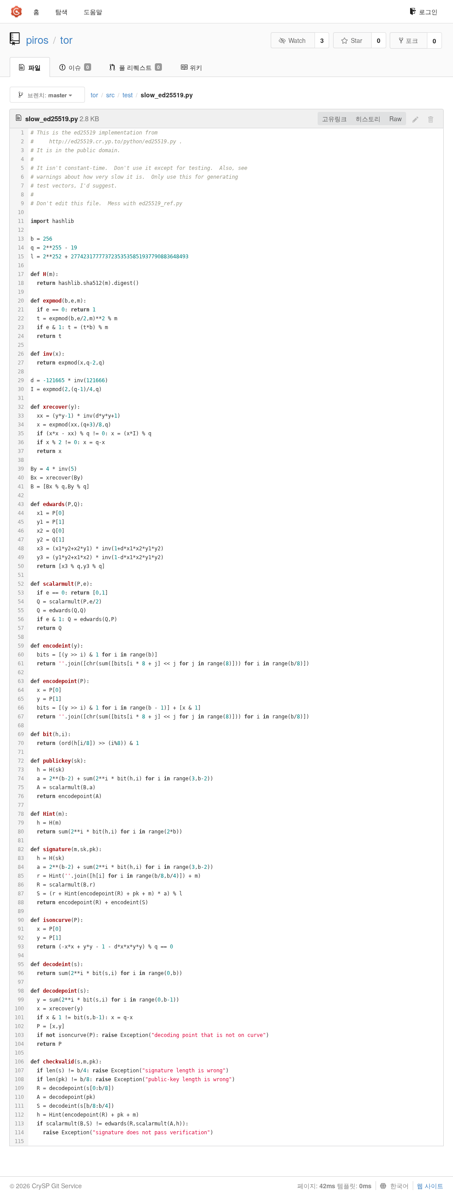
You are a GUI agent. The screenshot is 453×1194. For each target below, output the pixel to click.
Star (356, 40)
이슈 (79, 67)
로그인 (428, 11)
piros (37, 39)
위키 (196, 67)
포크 (412, 40)
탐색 (61, 11)
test (128, 94)
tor (66, 39)
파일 (34, 67)
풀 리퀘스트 (139, 67)
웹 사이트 (430, 1185)
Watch (297, 40)
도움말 (93, 11)
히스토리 (368, 118)
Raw (395, 118)
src (110, 94)
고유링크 (334, 118)
